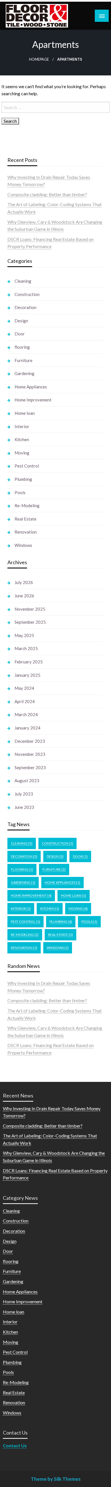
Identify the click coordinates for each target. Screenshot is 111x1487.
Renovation (26, 531)
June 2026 (24, 595)
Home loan (25, 413)
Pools (20, 492)
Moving (22, 452)
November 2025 (30, 609)
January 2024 (27, 727)
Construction (27, 294)
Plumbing (23, 479)
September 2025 (30, 622)
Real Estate (25, 518)
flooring (22, 347)
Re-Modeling (27, 505)
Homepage (39, 59)
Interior (22, 426)
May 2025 (24, 635)
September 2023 (30, 767)
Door (20, 333)
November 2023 (30, 754)
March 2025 (26, 648)
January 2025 (27, 675)
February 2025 (29, 661)
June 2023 (24, 807)
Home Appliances (31, 386)
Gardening (24, 373)
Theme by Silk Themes (56, 1479)
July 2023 (24, 793)
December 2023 (30, 741)
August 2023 (27, 780)
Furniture (23, 360)
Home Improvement (33, 399)
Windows (23, 545)
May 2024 (24, 688)
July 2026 (24, 582)
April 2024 (25, 701)
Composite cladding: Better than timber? (47, 194)
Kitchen (22, 439)
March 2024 (26, 714)
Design (21, 320)
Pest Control (27, 465)
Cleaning (23, 281)
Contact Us (15, 1445)
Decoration (25, 307)
